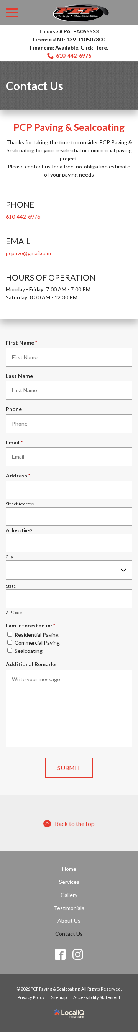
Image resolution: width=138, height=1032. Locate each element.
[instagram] (78, 954)
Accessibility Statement (96, 997)
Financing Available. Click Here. (69, 47)
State (11, 586)
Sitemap (59, 997)
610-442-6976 (73, 55)
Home (69, 868)
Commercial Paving (37, 642)
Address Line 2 (19, 530)
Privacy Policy (31, 997)
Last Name (22, 376)
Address (19, 475)
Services (69, 881)
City (9, 557)
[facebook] (60, 954)
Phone (17, 409)
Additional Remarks (31, 664)
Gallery (69, 895)
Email (16, 442)
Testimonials (69, 908)
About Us (69, 920)
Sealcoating (29, 650)
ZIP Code (14, 612)
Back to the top (75, 823)
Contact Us (34, 85)
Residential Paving (37, 634)
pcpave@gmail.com (28, 253)
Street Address (20, 504)
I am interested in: (32, 625)
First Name (23, 343)
